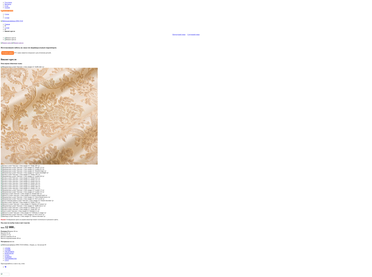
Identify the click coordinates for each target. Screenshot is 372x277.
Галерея (7, 7)
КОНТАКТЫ (9, 253)
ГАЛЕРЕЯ (8, 257)
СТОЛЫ (7, 248)
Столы (7, 14)
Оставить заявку (7, 53)
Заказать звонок (7, 11)
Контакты (8, 4)
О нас (6, 6)
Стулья (7, 17)
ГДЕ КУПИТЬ (9, 251)
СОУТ (7, 260)
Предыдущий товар (178, 34)
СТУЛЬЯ (7, 250)
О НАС (7, 255)
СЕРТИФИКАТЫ (11, 258)
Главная (7, 24)
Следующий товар (193, 34)
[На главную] (12, 21)
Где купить (8, 2)
